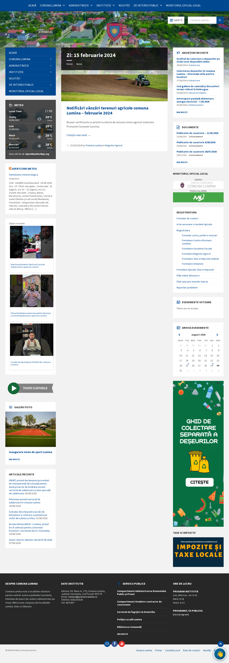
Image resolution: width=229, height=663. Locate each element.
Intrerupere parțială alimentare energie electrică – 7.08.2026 (195, 100)
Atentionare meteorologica (23, 174)
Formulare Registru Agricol (196, 253)
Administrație (79, 5)
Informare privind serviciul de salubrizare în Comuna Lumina (24, 501)
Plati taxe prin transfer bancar (192, 281)
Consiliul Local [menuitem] (172, 650)
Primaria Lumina (94, 145)
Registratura (183, 230)
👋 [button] (220, 654)
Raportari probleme (187, 287)
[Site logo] (114, 40)
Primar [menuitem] (158, 650)
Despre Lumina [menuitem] (144, 650)
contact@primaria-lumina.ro (82, 596)
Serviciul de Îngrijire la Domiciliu (136, 612)
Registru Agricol (113, 145)
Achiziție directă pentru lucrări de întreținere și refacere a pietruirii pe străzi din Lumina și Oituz (28, 515)
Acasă (32, 5)
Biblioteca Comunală (129, 627)
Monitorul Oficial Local (183, 5)
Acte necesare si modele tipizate (194, 224)
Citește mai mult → (79, 135)
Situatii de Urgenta (197, 92)
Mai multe (14, 459)
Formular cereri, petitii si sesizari (199, 235)
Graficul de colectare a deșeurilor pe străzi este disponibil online (198, 60)
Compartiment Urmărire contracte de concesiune (139, 603)
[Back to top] (221, 644)
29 (211, 365)
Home (70, 64)
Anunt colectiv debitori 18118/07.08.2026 (30, 539)
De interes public (146, 5)
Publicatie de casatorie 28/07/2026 (197, 151)
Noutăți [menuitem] (207, 650)
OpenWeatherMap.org (37, 154)
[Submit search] (220, 20)
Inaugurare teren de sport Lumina (30, 452)
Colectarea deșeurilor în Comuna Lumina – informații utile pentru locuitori (196, 74)
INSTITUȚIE (103, 5)
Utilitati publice (196, 105)
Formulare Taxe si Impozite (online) (200, 258)
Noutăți (124, 5)
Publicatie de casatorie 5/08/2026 (196, 142)
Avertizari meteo (24, 168)
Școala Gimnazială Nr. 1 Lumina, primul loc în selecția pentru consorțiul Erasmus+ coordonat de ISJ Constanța (29, 527)
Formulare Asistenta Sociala (197, 248)
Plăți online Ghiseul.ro (188, 275)
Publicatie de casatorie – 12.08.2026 (197, 133)
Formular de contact (187, 218)
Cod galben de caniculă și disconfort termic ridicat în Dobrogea (198, 88)
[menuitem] (30, 53)
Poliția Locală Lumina (129, 619)
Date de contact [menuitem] (191, 650)
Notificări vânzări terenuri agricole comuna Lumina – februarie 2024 (107, 110)
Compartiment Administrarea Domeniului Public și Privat (141, 592)
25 (187, 365)
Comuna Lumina (50, 5)
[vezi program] (181, 614)
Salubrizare (194, 65)
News (79, 64)
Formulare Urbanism (192, 263)
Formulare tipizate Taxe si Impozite (195, 269)
